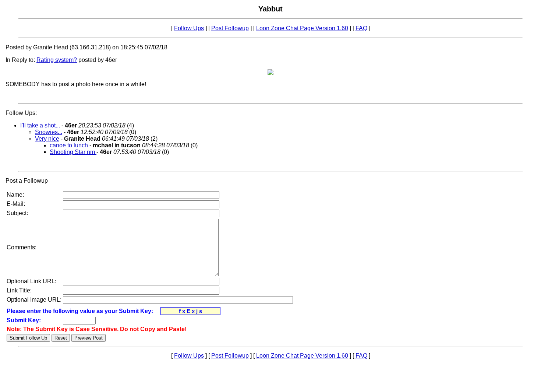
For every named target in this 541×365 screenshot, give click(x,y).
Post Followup (230, 28)
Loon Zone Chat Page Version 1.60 (302, 28)
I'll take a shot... (40, 125)
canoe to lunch (69, 145)
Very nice (47, 139)
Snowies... (48, 132)
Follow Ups (189, 28)
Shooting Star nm (73, 152)
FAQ (361, 28)
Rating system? (56, 60)
